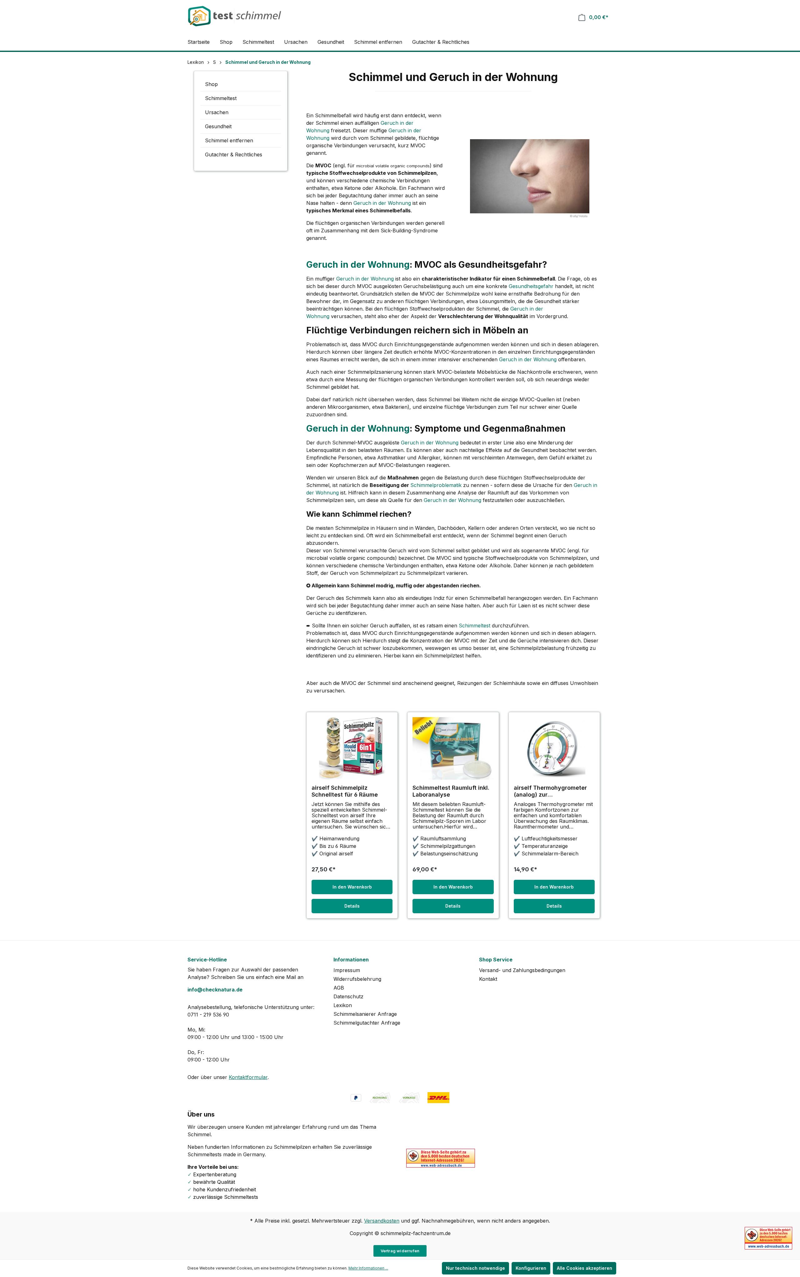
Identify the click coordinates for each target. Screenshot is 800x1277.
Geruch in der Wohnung (382, 203)
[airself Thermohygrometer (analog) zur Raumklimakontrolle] (554, 748)
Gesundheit (218, 126)
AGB (338, 988)
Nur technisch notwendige (475, 1268)
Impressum (346, 970)
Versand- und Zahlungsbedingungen (522, 970)
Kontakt (488, 979)
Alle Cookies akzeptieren (584, 1268)
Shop (211, 84)
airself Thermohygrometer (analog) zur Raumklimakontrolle (550, 791)
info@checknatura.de (215, 989)
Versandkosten (381, 1221)
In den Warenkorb (352, 886)
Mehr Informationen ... (368, 1268)
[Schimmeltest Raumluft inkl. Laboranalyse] (452, 748)
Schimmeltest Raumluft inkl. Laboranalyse (450, 791)
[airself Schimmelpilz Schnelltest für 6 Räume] (352, 748)
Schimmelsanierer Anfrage (365, 1014)
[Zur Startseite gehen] (234, 16)
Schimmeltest (221, 98)
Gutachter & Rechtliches (233, 154)
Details (352, 906)
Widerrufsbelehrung (357, 979)
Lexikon (342, 1005)
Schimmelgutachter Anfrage (366, 1023)
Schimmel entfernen (229, 140)
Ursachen (216, 112)
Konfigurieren (531, 1268)
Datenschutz (348, 996)
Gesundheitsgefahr (531, 286)
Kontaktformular (248, 1077)
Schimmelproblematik (436, 485)
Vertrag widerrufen (400, 1250)
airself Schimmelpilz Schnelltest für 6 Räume (345, 791)
